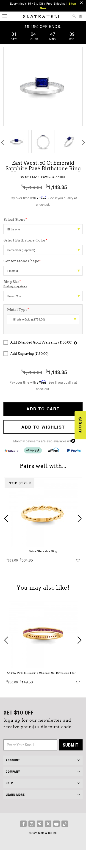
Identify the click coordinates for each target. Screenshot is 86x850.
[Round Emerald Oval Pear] (43, 271)
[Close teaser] (73, 440)
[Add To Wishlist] (78, 560)
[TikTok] (64, 824)
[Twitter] (48, 824)
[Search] (74, 16)
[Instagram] (31, 824)
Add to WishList (43, 427)
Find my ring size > (15, 286)
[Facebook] (23, 824)
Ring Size (15, 283)
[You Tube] (56, 824)
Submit (70, 744)
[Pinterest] (40, 824)
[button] (80, 425)
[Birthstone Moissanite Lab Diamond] (43, 229)
